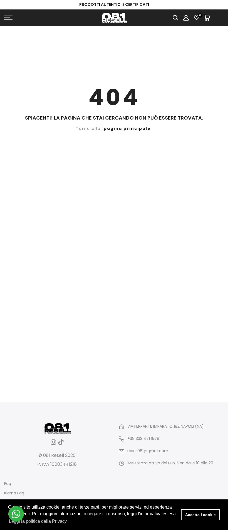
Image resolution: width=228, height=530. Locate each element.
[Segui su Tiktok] (61, 444)
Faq (7, 483)
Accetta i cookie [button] (200, 514)
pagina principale (127, 128)
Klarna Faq (14, 493)
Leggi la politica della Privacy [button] (38, 521)
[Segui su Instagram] (53, 444)
